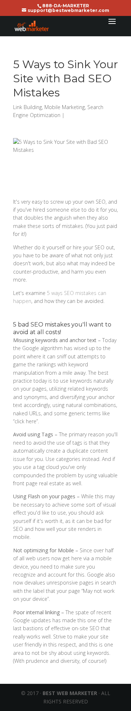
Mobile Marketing (64, 107)
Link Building (27, 107)
